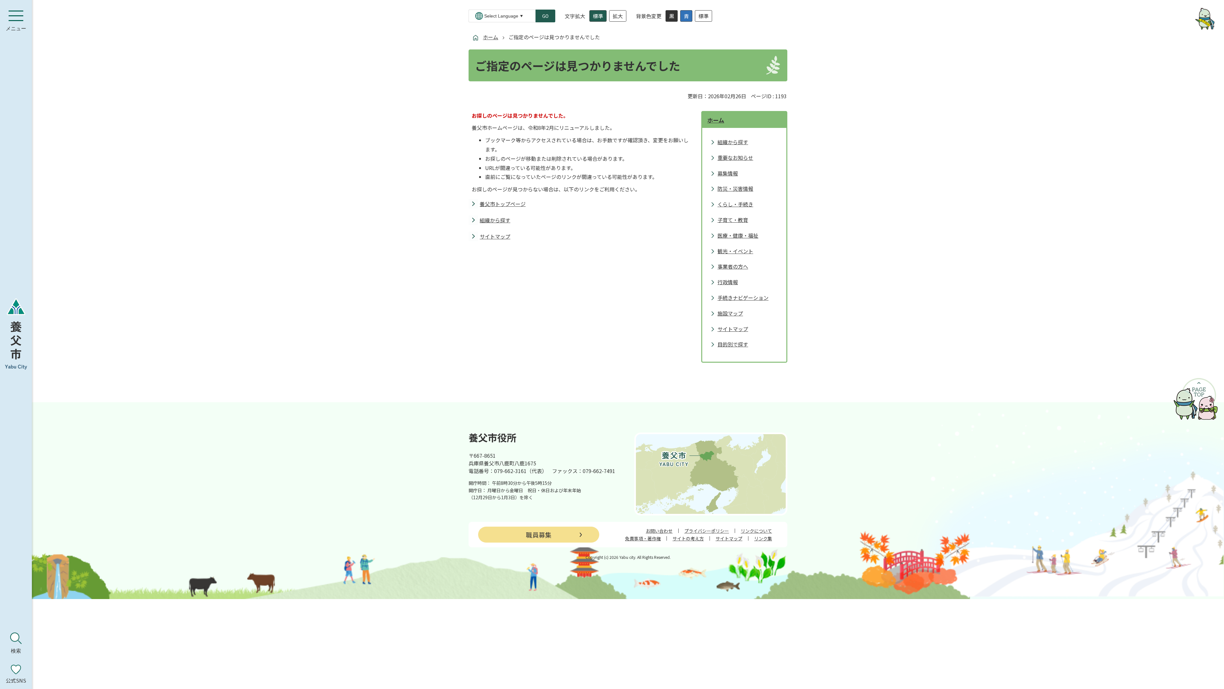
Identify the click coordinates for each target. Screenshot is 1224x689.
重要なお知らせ (735, 157)
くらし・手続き (735, 204)
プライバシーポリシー (706, 531)
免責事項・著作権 (643, 538)
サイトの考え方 (688, 538)
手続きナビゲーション (743, 297)
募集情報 (728, 173)
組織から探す (495, 220)
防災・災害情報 (735, 188)
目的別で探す (733, 344)
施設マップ (730, 313)
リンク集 (763, 538)
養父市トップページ (503, 204)
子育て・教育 (733, 220)
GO (545, 16)
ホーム (490, 37)
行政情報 (728, 282)
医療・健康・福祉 (738, 235)
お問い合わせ (659, 531)
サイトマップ (495, 236)
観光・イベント (735, 251)
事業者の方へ (733, 266)
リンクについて (756, 531)
